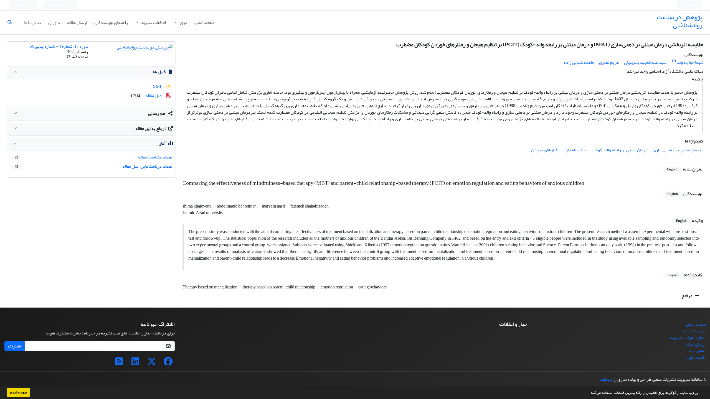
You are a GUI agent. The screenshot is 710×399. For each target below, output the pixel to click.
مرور (182, 22)
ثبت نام (21, 5)
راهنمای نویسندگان (111, 22)
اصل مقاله (147, 95)
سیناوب (606, 379)
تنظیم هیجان (576, 150)
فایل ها (159, 72)
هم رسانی (157, 113)
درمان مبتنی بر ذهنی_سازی (677, 150)
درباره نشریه (694, 331)
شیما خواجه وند (690, 62)
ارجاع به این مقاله (150, 128)
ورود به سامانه (58, 5)
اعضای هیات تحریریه (688, 337)
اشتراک (14, 346)
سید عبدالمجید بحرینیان (645, 62)
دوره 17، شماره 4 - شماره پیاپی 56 (59, 46)
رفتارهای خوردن (545, 150)
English (688, 5)
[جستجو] (12, 22)
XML (158, 87)
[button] (588, 393)
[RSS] (119, 363)
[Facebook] (168, 363)
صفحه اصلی (204, 22)
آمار (162, 143)
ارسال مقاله (77, 22)
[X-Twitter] (151, 363)
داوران (54, 22)
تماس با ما (32, 22)
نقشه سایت (696, 357)
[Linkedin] (135, 363)
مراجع (687, 295)
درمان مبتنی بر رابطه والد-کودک (620, 150)
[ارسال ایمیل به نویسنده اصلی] (674, 61)
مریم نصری (609, 62)
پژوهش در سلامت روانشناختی (679, 21)
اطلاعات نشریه (153, 22)
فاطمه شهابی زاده (579, 62)
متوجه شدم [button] (18, 392)
